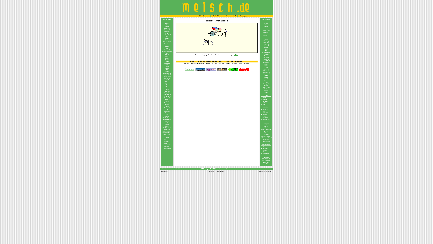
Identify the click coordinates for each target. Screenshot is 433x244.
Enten (264, 102)
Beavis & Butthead (167, 51)
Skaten (266, 75)
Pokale (266, 55)
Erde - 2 (167, 86)
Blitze (166, 56)
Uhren (266, 133)
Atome (167, 38)
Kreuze (167, 124)
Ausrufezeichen (167, 41)
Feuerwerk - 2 (167, 96)
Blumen (167, 58)
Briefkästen (167, 63)
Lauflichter (166, 146)
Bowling (167, 59)
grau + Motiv (167, 145)
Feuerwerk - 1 (167, 94)
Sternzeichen (266, 87)
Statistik (211, 171)
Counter (167, 68)
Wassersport (266, 141)
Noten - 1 (266, 44)
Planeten (266, 54)
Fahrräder (167, 91)
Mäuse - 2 (265, 116)
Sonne (266, 82)
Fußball (167, 106)
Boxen (167, 61)
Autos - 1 (166, 43)
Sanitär (266, 65)
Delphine (265, 98)
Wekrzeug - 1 (266, 158)
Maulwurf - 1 (266, 117)
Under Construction (266, 129)
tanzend (265, 35)
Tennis (266, 92)
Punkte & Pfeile (266, 60)
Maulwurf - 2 (266, 119)
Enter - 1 (167, 81)
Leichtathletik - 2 (166, 132)
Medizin (266, 26)
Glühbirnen (167, 111)
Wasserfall (266, 139)
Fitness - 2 (167, 99)
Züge (266, 163)
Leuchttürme (167, 134)
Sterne (266, 85)
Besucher (164, 171)
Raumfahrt (266, 62)
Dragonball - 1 (167, 73)
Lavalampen (167, 129)
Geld (167, 109)
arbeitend (265, 32)
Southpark (266, 84)
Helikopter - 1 (167, 117)
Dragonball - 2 (167, 74)
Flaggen (167, 101)
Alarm (166, 23)
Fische (265, 106)
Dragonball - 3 (167, 76)
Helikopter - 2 (167, 119)
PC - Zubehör (266, 52)
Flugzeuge (167, 103)
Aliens (167, 25)
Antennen (166, 31)
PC (266, 51)
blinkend (166, 140)
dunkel (165, 143)
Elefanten (265, 101)
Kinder (167, 122)
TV (266, 128)
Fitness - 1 (167, 98)
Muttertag (266, 41)
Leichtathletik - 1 (166, 131)
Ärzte (166, 33)
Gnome (167, 113)
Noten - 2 (266, 46)
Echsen (265, 99)
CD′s (167, 64)
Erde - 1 (167, 84)
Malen (266, 25)
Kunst (166, 126)
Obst (266, 49)
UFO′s (266, 131)
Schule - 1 (266, 69)
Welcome (266, 157)
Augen (167, 40)
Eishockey (167, 78)
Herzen (167, 121)
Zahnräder (266, 162)
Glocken (265, 148)
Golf (167, 114)
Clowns (167, 66)
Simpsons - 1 (266, 72)
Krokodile (265, 112)
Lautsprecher (167, 127)
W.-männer (266, 153)
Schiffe (266, 67)
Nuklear (266, 47)
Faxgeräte (167, 93)
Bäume (265, 147)
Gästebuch (167, 108)
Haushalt (167, 116)
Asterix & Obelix (166, 35)
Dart (167, 69)
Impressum (220, 171)
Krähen (265, 111)
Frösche (265, 109)
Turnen (266, 126)
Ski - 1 (266, 79)
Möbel (266, 39)
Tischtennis (266, 123)
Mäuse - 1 (265, 114)
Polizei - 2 (266, 59)
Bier (167, 53)
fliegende (265, 107)
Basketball (167, 49)
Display (167, 71)
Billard (167, 54)
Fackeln (167, 89)
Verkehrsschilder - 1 (266, 136)
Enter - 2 (167, 83)
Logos (266, 23)
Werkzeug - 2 (266, 160)
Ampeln (167, 26)
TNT (266, 124)
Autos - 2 (166, 45)
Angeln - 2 (167, 30)
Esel (264, 104)
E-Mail (167, 79)
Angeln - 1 (167, 28)
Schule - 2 (266, 70)
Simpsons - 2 (266, 74)
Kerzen (265, 151)
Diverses (166, 141)
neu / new (266, 42)
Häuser (265, 150)
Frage (167, 104)
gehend (265, 34)
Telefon (266, 90)
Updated (266, 134)
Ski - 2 (266, 80)
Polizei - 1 (266, 57)
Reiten (266, 64)
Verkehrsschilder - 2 (266, 138)
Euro (167, 88)
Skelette (266, 77)
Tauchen (266, 89)
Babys (167, 46)
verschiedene (167, 148)
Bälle (167, 48)
